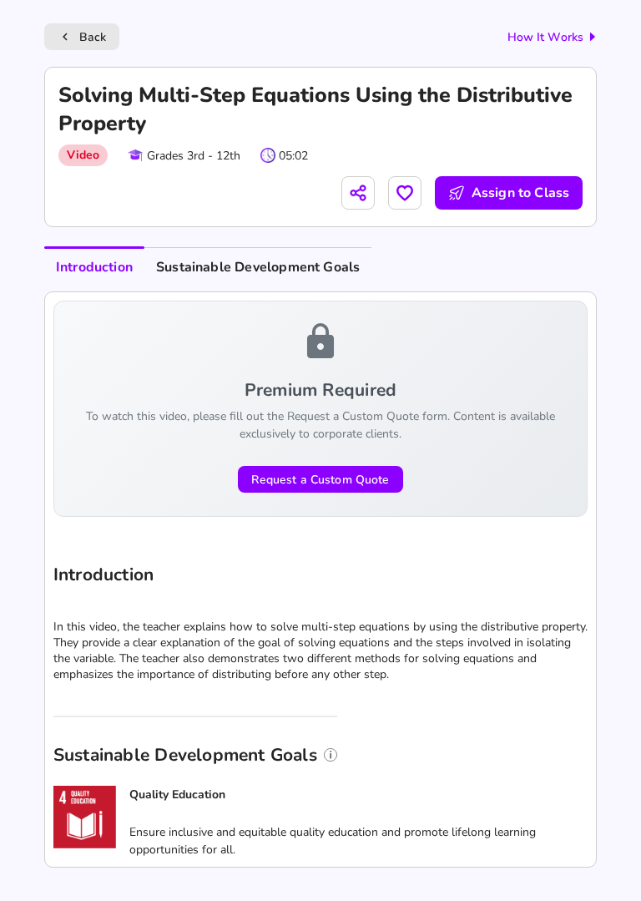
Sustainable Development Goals (258, 267)
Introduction (94, 267)
